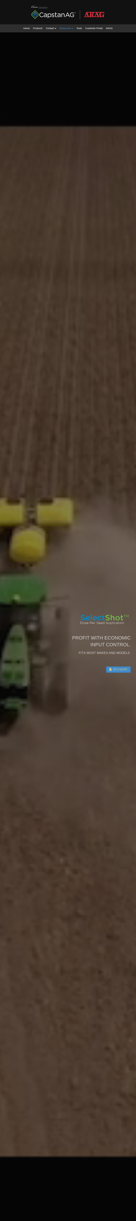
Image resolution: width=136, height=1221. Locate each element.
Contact (50, 28)
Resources (65, 28)
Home (26, 28)
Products (37, 28)
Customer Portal (94, 28)
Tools (79, 28)
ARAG (109, 28)
